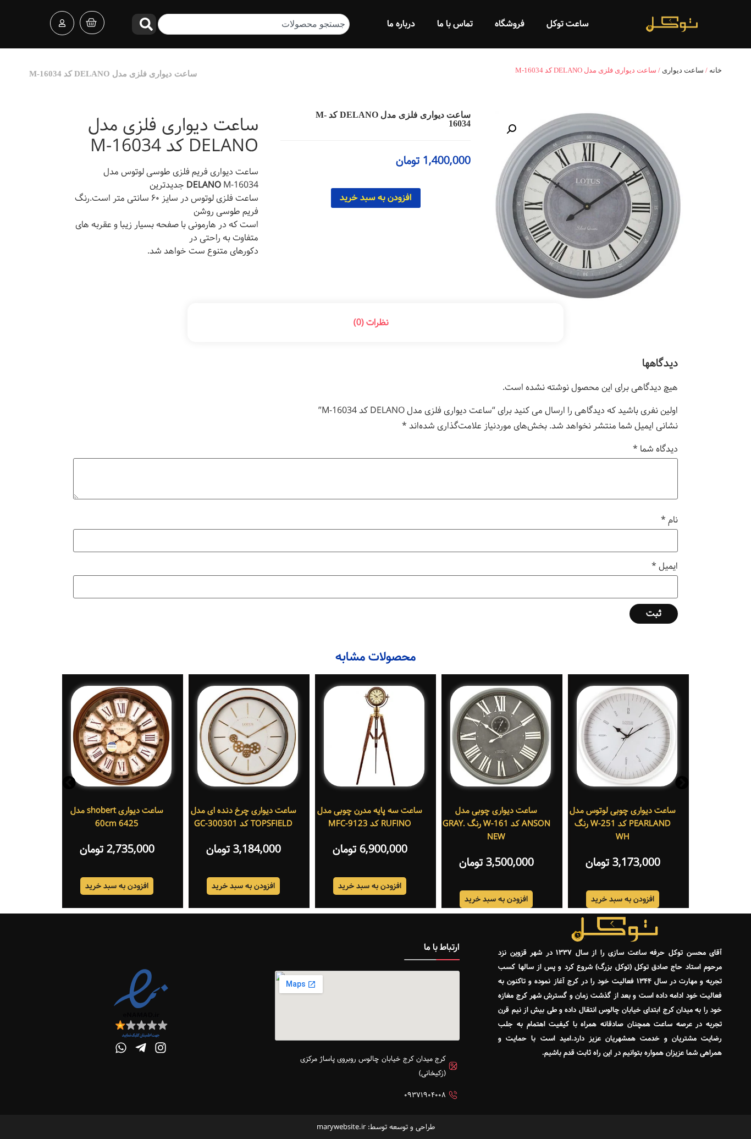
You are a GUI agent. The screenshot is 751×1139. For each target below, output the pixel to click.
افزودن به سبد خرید (376, 198)
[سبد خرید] (92, 22)
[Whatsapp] (121, 1048)
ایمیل (664, 566)
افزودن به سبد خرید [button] (622, 899)
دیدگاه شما (655, 449)
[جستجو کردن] (144, 24)
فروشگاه (509, 24)
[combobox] (253, 24)
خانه (715, 70)
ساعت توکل (567, 24)
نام (669, 520)
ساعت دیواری (683, 70)
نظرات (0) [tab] (371, 322)
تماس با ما (455, 24)
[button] (511, 129)
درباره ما (401, 24)
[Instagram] (160, 1048)
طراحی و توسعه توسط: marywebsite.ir (376, 1126)
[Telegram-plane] (141, 1048)
